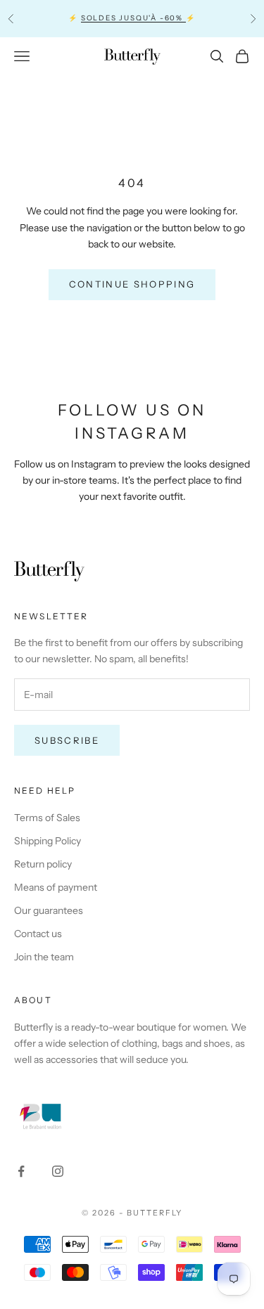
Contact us (38, 933)
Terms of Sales (47, 817)
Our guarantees (48, 910)
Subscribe (66, 740)
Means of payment (55, 887)
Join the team (44, 956)
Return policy (43, 864)
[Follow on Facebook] (21, 1171)
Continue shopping (132, 284)
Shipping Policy (47, 840)
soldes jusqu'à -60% (133, 17)
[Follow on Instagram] (58, 1171)
